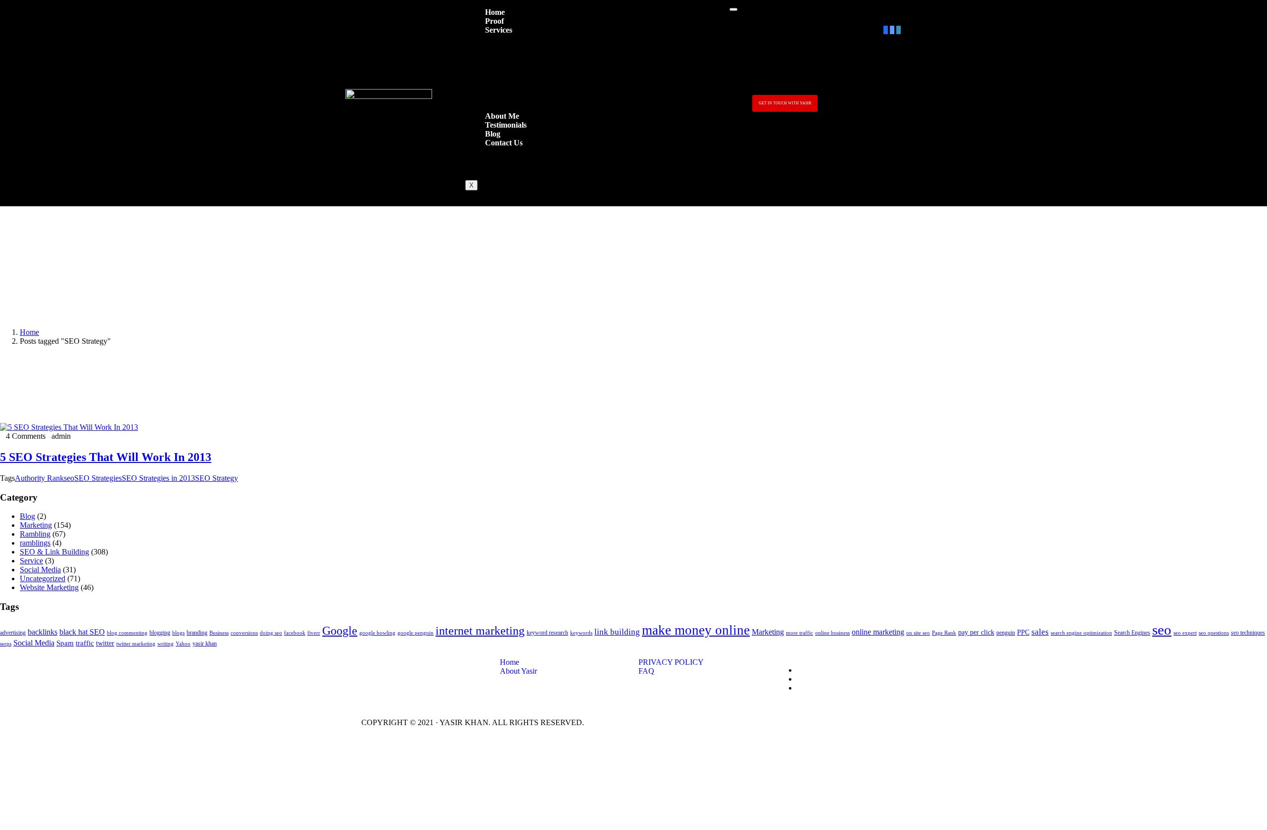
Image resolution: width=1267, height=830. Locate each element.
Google (339, 630)
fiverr (313, 633)
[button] (785, 103)
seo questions (1214, 633)
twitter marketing (135, 643)
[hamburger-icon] (733, 9)
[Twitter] (892, 30)
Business (219, 633)
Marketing (36, 525)
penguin (1005, 632)
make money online (696, 630)
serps (5, 643)
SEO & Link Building (54, 552)
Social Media (40, 569)
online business (832, 633)
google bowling (377, 633)
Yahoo (183, 643)
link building (617, 632)
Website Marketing (49, 587)
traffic (85, 643)
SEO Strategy (216, 478)
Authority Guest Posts (514, 64)
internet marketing (480, 630)
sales (1040, 632)
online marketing (878, 632)
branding (197, 632)
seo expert (1185, 633)
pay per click (976, 632)
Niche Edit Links (507, 55)
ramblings (35, 543)
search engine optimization (1081, 633)
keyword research (547, 632)
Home (29, 332)
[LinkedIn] (898, 30)
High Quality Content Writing (526, 82)
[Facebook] (885, 30)
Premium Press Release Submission (535, 46)
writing (165, 643)
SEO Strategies (98, 478)
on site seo (918, 633)
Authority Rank (39, 478)
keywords (581, 633)
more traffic (799, 633)
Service (31, 560)
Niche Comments (507, 73)
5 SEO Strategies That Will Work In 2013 (105, 457)
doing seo (271, 633)
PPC (1023, 632)
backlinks (42, 632)
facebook (294, 633)
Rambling (35, 534)
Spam (65, 643)
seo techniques (1248, 632)
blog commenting (127, 633)
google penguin (415, 633)
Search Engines (1132, 632)
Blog (27, 516)
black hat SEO (82, 632)
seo (69, 478)
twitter (105, 643)
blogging (159, 632)
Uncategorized (42, 578)
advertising (13, 632)
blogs (178, 633)
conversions (244, 633)
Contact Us (504, 142)
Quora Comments (508, 91)
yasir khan (205, 643)
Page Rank (944, 633)
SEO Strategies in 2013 (158, 478)
